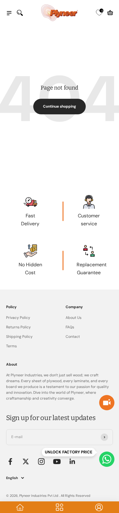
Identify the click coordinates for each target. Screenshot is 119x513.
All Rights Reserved (75, 495)
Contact (73, 336)
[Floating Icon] (106, 459)
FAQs (70, 327)
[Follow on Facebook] (10, 461)
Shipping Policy (19, 336)
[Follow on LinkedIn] (72, 461)
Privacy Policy (18, 317)
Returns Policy (18, 327)
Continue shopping (59, 106)
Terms (11, 346)
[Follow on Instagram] (41, 461)
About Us (73, 317)
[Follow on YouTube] (57, 461)
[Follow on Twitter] (26, 461)
